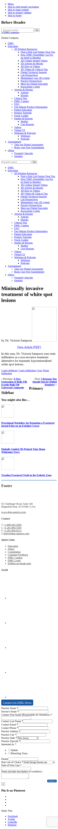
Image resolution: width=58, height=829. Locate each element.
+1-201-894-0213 (12, 530)
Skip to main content (18, 9)
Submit (52, 781)
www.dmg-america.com (13, 512)
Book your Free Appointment (29, 271)
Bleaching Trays (19, 753)
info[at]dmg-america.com (16, 533)
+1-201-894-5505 (12, 527)
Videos (17, 251)
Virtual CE (19, 254)
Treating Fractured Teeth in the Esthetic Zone (26, 475)
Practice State (9, 738)
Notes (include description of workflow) (21, 771)
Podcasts (25, 263)
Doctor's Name (10, 711)
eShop (11, 274)
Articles (25, 216)
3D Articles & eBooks (32, 188)
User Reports (27, 248)
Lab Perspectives (29, 199)
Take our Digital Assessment (28, 269)
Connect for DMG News (17, 702)
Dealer (4, 759)
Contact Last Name (12, 721)
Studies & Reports (23, 242)
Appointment (14, 266)
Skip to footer (15, 15)
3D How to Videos (30, 190)
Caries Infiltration (27, 370)
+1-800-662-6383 (13, 525)
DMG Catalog (21, 225)
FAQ (16, 228)
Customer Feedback (18, 554)
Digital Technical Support (34, 196)
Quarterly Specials (23, 277)
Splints (14, 750)
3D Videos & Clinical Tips (34, 193)
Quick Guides (21, 240)
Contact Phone (9, 728)
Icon (39, 370)
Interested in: (8, 744)
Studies (24, 245)
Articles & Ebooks (23, 214)
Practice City (8, 734)
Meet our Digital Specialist (34, 208)
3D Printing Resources (25, 173)
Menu (11, 4)
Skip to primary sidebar (19, 12)
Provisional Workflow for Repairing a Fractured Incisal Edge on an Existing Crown (27, 424)
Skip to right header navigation (23, 6)
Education (13, 170)
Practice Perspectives (31, 205)
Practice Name (9, 708)
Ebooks (24, 219)
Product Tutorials (23, 237)
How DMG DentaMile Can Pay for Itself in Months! (37, 180)
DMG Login (14, 560)
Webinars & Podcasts (25, 257)
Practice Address (10, 731)
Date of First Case (11, 765)
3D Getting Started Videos (34, 185)
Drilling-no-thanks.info (19, 563)
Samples (18, 280)
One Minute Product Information (31, 231)
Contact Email (9, 724)
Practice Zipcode (10, 741)
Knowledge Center (30, 211)
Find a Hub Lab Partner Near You (38, 176)
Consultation (14, 552)
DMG (11, 167)
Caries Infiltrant (9, 370)
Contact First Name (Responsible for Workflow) (26, 714)
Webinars (25, 260)
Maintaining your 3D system (35, 202)
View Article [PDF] (29, 347)
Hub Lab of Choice (12, 762)
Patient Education (23, 234)
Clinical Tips (20, 222)
